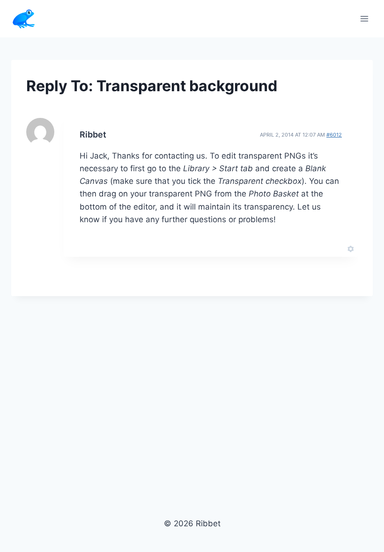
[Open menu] (364, 18)
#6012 (334, 134)
